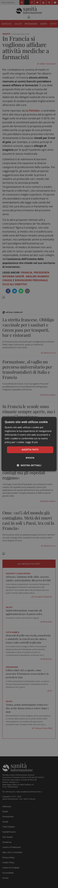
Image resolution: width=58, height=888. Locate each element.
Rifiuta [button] (30, 457)
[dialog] (29, 444)
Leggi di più (31, 442)
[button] (29, 465)
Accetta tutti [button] (30, 449)
